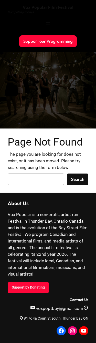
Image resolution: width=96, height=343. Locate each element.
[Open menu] (48, 23)
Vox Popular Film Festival (48, 7)
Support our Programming (48, 41)
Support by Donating (28, 287)
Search (77, 179)
